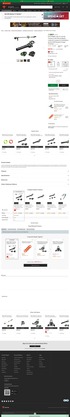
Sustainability (28, 370)
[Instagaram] (6, 401)
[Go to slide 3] (25, 60)
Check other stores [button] (52, 77)
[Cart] (67, 7)
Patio (35, 10)
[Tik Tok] (12, 401)
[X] (4, 401)
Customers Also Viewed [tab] (12, 229)
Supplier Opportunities (30, 374)
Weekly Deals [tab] (4, 229)
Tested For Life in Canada (30, 366)
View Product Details (60, 46)
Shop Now (52, 1)
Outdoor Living (7, 30)
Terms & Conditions (42, 359)
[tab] (51, 64)
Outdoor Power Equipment (16, 30)
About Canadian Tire (29, 357)
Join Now (43, 348)
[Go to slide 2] (21, 60)
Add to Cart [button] (53, 85)
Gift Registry (16, 366)
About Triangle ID (29, 359)
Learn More (6, 387)
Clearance (30, 10)
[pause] (4, 1)
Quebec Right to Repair (42, 366)
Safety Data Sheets (4, 368)
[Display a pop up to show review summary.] (61, 109)
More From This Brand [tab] (30, 229)
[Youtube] (8, 401)
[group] (18, 210)
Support (49, 3)
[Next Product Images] (44, 48)
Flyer (15, 10)
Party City (50, 10)
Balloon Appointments (17, 368)
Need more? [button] (65, 70)
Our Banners (28, 361)
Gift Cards (15, 364)
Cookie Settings (4, 372)
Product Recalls (4, 366)
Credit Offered (37, 3)
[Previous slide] (1, 1)
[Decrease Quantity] (49, 81)
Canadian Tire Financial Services (18, 357)
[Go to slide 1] (18, 60)
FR (67, 3)
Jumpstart (28, 368)
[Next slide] (68, 1)
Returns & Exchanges (5, 364)
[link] (52, 45)
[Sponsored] (35, 24)
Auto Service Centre (17, 359)
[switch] (3, 210)
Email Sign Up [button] (44, 3)
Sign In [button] (35, 346)
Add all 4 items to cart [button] (35, 265)
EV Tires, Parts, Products (17, 361)
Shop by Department (7, 10)
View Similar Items (66, 46)
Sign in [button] (65, 3)
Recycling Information (30, 372)
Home (2, 30)
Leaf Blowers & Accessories (28, 30)
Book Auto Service (58, 10)
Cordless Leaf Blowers (38, 30)
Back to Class (44, 10)
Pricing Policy (41, 364)
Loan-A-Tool (15, 370)
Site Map (40, 361)
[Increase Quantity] (55, 81)
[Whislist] (63, 7)
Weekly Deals (22, 10)
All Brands (28, 364)
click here (52, 127)
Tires (39, 10)
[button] (51, 7)
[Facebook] (2, 401)
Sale (49, 51)
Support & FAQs (4, 359)
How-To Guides (16, 372)
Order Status (3, 361)
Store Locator (3, 357)
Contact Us (3, 370)
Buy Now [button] (63, 85)
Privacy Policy (41, 357)
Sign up (6, 380)
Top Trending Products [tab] (21, 229)
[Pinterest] (10, 401)
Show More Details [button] (34, 222)
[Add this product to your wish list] (58, 81)
